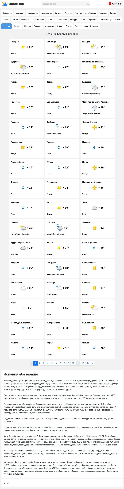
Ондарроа (58, 268)
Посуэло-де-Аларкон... (93, 188)
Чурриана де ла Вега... (22, 248)
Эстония (50, 20)
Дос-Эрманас (58, 107)
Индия (117, 20)
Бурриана (22, 67)
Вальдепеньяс (93, 268)
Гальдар (93, 47)
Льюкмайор (22, 148)
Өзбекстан (7, 13)
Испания (6, 26)
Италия (27, 26)
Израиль (17, 26)
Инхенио (93, 148)
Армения (103, 13)
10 (73, 363)
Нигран (58, 248)
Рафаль (58, 348)
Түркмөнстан (38, 20)
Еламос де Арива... (93, 248)
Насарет (22, 47)
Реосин (93, 308)
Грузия (113, 13)
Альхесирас (22, 288)
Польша (78, 13)
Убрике (58, 168)
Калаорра (93, 87)
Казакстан (19, 13)
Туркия (69, 26)
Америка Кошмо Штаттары (86, 26)
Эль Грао (93, 228)
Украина (68, 13)
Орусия (58, 13)
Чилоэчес (22, 107)
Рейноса (58, 308)
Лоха (93, 208)
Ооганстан (62, 20)
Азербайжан (90, 13)
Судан (59, 26)
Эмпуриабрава (58, 328)
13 (83, 363)
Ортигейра (58, 47)
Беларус (73, 20)
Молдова (25, 20)
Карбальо (58, 128)
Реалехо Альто (22, 168)
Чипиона (22, 208)
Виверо (22, 228)
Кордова (93, 288)
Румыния (38, 26)
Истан (93, 168)
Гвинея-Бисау (105, 20)
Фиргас (58, 87)
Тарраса (58, 148)
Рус (58, 208)
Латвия (6, 20)
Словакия (49, 26)
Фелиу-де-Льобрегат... (22, 328)
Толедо (22, 188)
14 (88, 363)
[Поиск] (87, 3)
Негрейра (58, 288)
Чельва (93, 348)
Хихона (22, 87)
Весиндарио (58, 67)
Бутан (83, 20)
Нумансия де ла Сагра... (93, 67)
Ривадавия (58, 188)
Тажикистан (32, 13)
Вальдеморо (93, 328)
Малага (22, 348)
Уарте (22, 308)
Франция (92, 20)
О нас (6, 483)
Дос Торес (57, 228)
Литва (15, 20)
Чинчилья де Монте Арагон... (95, 107)
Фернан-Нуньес (93, 128)
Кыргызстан (46, 13)
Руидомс (22, 128)
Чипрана (22, 268)
